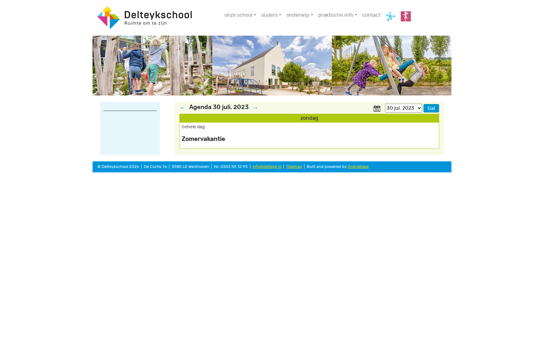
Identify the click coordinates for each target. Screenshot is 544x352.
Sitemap (294, 167)
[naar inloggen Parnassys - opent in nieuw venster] (405, 16)
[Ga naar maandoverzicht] (377, 108)
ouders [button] (269, 15)
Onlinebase (358, 167)
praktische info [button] (336, 15)
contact (371, 15)
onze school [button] (238, 15)
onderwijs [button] (297, 15)
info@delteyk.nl (266, 167)
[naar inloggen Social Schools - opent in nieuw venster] (390, 16)
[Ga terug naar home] (144, 17)
